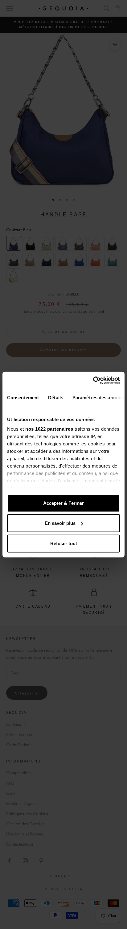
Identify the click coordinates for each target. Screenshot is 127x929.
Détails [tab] (55, 397)
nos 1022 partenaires (49, 429)
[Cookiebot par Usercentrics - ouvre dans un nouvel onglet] (93, 380)
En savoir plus (60, 523)
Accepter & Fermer (63, 502)
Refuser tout (63, 543)
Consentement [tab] (23, 397)
